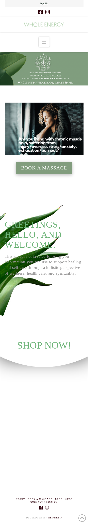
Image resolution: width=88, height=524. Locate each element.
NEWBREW (55, 518)
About (20, 499)
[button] (44, 42)
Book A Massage (40, 499)
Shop (69, 499)
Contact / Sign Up (44, 502)
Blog (59, 499)
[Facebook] (40, 12)
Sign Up (44, 3)
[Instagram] (47, 12)
